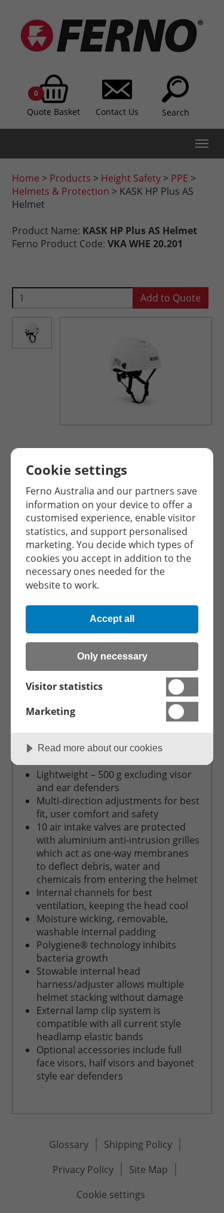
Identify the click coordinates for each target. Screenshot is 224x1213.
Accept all (112, 618)
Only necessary (112, 656)
